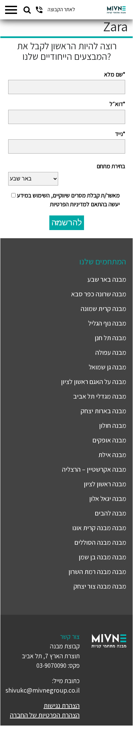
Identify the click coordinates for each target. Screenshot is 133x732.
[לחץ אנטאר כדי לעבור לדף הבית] (116, 10)
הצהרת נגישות (62, 705)
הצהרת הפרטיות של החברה (45, 715)
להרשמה (66, 222)
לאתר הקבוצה (61, 9)
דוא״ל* (117, 104)
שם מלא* (114, 74)
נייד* (120, 134)
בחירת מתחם (111, 166)
